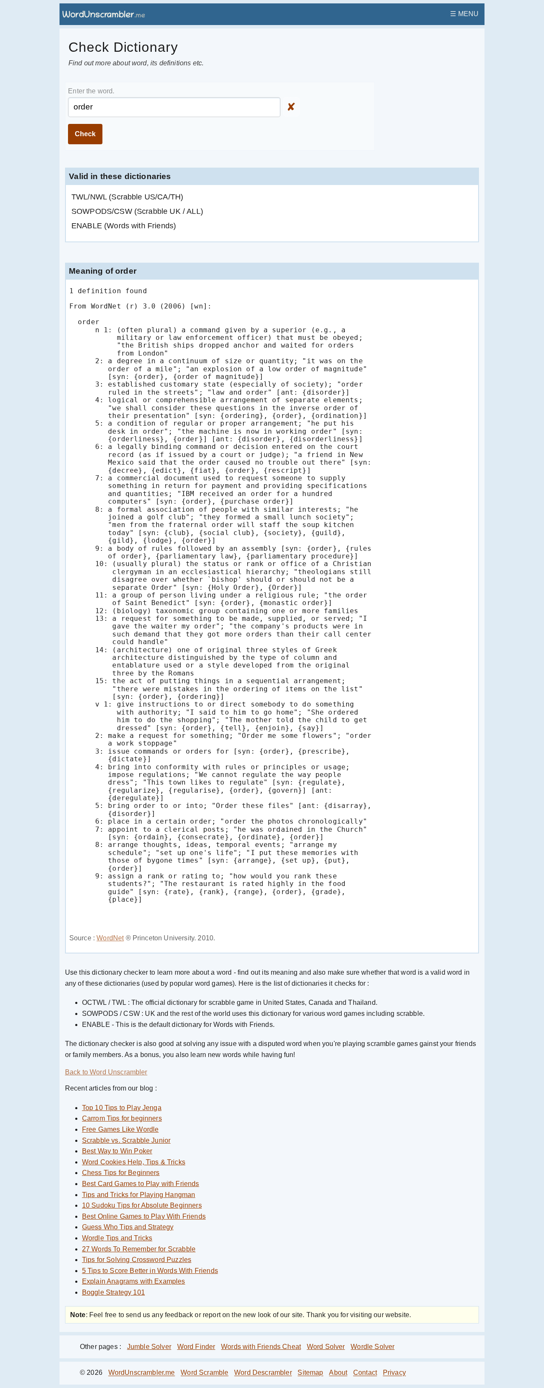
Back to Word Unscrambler (106, 1072)
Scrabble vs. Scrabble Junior (126, 1140)
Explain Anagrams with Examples (133, 1281)
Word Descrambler (263, 1373)
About (338, 1373)
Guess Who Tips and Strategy (127, 1227)
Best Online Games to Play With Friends (144, 1216)
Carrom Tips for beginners (122, 1118)
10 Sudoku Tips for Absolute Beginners (142, 1205)
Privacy (394, 1373)
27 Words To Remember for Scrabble (139, 1249)
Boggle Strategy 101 (113, 1292)
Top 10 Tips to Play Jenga (122, 1107)
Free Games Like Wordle (120, 1129)
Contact (365, 1373)
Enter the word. (91, 91)
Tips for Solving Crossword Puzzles (136, 1259)
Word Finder (196, 1346)
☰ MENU (464, 13)
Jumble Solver (149, 1346)
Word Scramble (204, 1373)
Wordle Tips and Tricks (117, 1238)
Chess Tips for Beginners (121, 1172)
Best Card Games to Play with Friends (140, 1183)
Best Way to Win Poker (117, 1151)
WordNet (110, 938)
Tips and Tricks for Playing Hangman (139, 1194)
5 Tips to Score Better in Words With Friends (150, 1270)
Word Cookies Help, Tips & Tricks (133, 1162)
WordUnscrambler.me (141, 1373)
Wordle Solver (372, 1346)
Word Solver (326, 1346)
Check (85, 133)
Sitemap (310, 1373)
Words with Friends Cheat (261, 1346)
